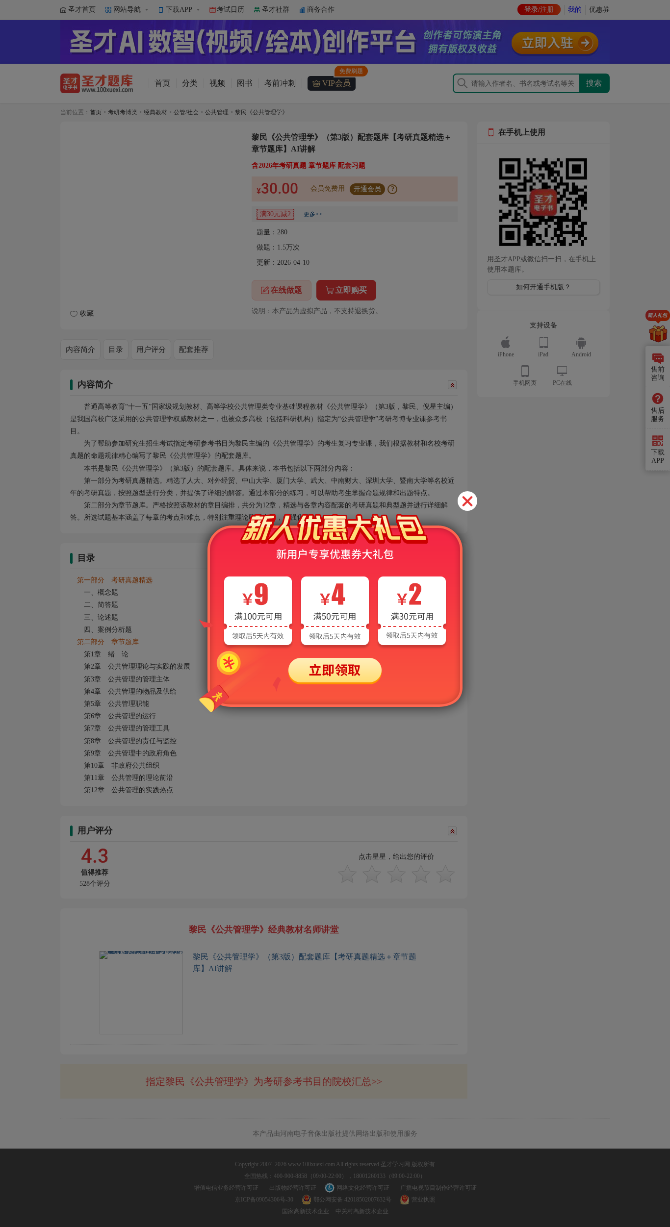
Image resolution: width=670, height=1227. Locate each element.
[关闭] (467, 501)
